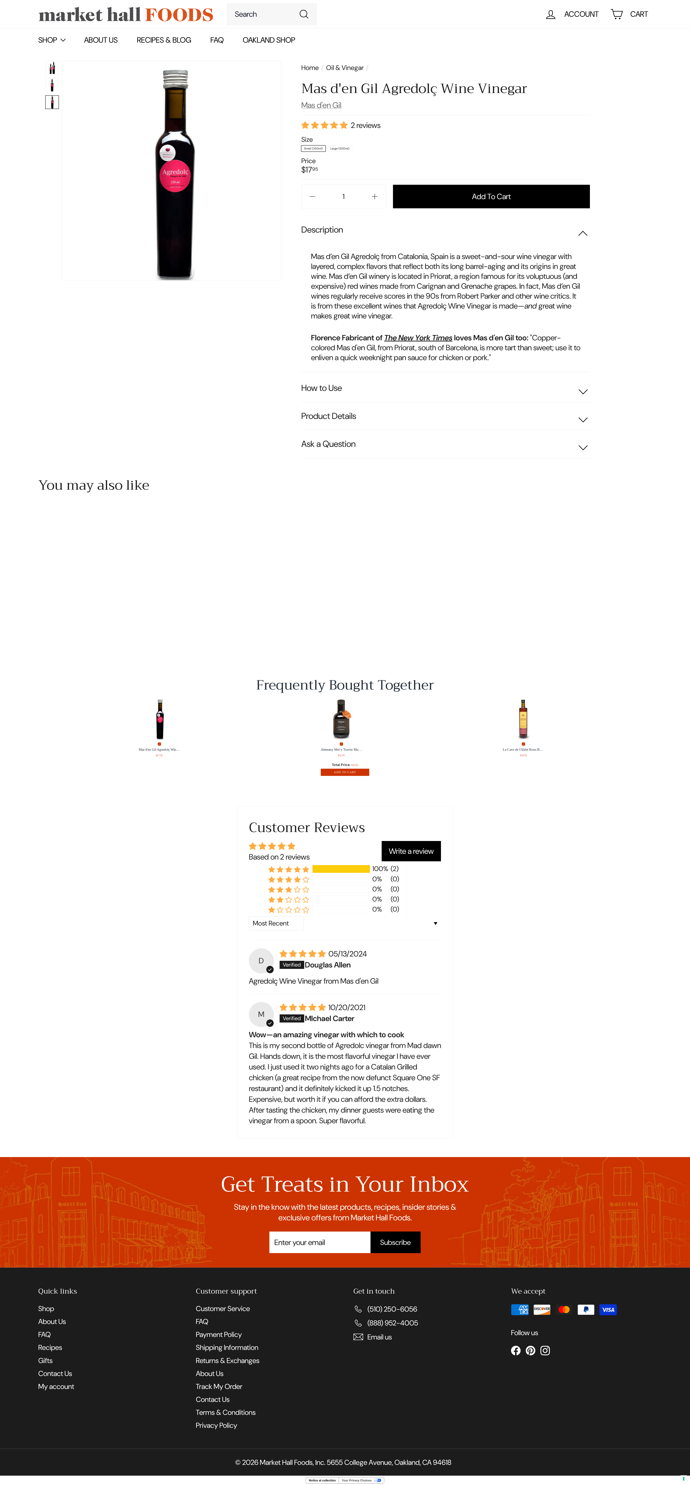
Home (310, 67)
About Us (101, 40)
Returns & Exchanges (227, 1360)
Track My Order (219, 1386)
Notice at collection (322, 1480)
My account (56, 1386)
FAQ (217, 40)
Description (322, 229)
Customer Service (223, 1308)
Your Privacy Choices (357, 1480)
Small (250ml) (313, 148)
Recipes (50, 1347)
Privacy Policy (216, 1425)
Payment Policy (219, 1334)
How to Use (321, 388)
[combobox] (272, 14)
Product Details (328, 416)
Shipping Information (227, 1347)
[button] (324, 127)
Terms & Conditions (226, 1412)
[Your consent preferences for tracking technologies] (683, 1478)
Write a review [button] (411, 851)
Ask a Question (328, 444)
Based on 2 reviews (279, 857)
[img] (303, 955)
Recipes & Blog (164, 40)
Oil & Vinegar (345, 67)
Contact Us (55, 1373)
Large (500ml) (339, 148)
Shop (46, 1308)
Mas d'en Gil (321, 105)
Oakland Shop (269, 40)
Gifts (45, 1360)
